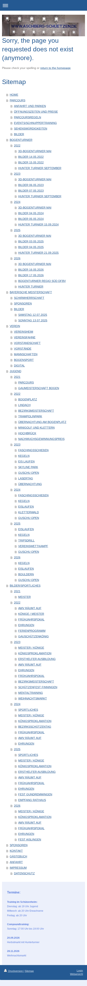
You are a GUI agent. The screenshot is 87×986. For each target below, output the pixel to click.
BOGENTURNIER (21, 139)
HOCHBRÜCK (27, 433)
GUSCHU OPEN (28, 472)
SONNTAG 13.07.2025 (32, 320)
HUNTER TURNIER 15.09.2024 (38, 224)
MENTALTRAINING (30, 692)
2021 (17, 376)
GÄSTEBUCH (18, 856)
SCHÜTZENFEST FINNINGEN (37, 687)
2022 (17, 145)
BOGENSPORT (24, 360)
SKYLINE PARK (28, 467)
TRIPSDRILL (26, 540)
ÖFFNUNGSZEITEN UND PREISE (36, 111)
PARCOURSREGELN (27, 117)
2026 (17, 258)
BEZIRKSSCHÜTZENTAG (34, 726)
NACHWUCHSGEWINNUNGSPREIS (41, 439)
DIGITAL (19, 365)
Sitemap (29, 971)
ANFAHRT (16, 862)
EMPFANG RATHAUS (32, 800)
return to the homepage (55, 68)
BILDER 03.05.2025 (31, 241)
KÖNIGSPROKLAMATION (34, 653)
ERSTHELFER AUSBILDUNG (37, 659)
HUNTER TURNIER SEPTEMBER (39, 168)
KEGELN (24, 455)
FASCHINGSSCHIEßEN (33, 450)
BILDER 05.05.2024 (31, 218)
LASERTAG (25, 478)
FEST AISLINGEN (29, 839)
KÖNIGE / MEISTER (31, 613)
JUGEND (15, 371)
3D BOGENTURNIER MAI (34, 235)
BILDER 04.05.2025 (31, 247)
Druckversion (15, 971)
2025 (17, 230)
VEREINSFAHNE (24, 337)
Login (80, 970)
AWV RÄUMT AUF (29, 608)
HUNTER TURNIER (30, 286)
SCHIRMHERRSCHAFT (29, 297)
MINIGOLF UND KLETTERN (36, 427)
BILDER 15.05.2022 (31, 162)
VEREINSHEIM (23, 331)
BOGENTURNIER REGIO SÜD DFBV (42, 281)
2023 (17, 173)
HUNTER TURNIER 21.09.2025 (38, 252)
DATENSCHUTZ (24, 873)
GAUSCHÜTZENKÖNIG (33, 636)
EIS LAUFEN (26, 461)
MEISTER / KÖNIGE (31, 647)
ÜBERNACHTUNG (30, 484)
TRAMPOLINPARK (30, 416)
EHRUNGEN (26, 625)
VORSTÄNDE (22, 348)
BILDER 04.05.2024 (31, 213)
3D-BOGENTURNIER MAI (34, 151)
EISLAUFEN (26, 506)
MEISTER (24, 596)
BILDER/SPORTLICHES (25, 585)
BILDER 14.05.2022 (31, 156)
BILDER (19, 134)
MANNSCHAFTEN (25, 354)
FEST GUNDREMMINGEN (35, 794)
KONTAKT (16, 850)
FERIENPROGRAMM (32, 630)
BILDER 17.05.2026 (31, 275)
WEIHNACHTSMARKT (32, 698)
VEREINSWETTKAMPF (33, 546)
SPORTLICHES (28, 709)
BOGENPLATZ (27, 399)
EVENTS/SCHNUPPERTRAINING (35, 123)
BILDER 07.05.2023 (31, 190)
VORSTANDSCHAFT (27, 343)
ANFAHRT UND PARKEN (30, 106)
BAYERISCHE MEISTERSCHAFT (31, 292)
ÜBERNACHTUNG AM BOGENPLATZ (42, 422)
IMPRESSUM (18, 867)
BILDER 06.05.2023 (31, 185)
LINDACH (24, 405)
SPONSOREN (23, 303)
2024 (17, 202)
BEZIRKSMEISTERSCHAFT (36, 410)
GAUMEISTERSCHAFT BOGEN (38, 388)
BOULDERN (26, 574)
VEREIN (15, 326)
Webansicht (76, 974)
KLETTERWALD (28, 512)
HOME (14, 94)
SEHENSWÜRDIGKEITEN (30, 128)
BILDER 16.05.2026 (31, 269)
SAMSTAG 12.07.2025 (32, 314)
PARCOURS (17, 100)
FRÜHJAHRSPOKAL (31, 619)
